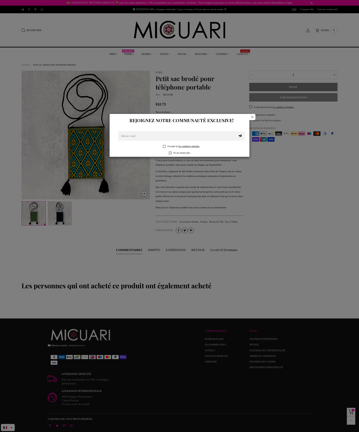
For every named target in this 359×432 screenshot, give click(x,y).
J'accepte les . (183, 146)
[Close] (252, 117)
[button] (240, 136)
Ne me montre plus (181, 153)
